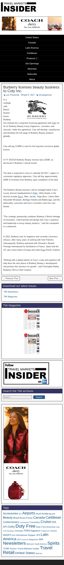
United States (32, 37)
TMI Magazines (11, 296)
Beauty (8, 517)
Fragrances (45, 531)
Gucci (20, 196)
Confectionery (11, 522)
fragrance (35, 530)
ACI (20, 514)
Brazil (16, 518)
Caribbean (32, 53)
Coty (54, 123)
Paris (35, 193)
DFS (5, 527)
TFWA (6, 548)
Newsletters (14, 543)
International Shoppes (26, 535)
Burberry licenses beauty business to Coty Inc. (31, 89)
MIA (41, 539)
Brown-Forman (26, 518)
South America (40, 544)
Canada (32, 42)
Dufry (11, 526)
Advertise (32, 69)
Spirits (53, 543)
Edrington (19, 531)
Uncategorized (45, 95)
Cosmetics (35, 522)
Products (31, 58)
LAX (19, 539)
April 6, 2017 (29, 95)
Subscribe (32, 74)
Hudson (53, 531)
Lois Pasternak (12, 95)
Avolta (45, 513)
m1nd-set (24, 539)
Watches (39, 553)
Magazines (33, 539)
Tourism (13, 548)
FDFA (27, 530)
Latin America (32, 48)
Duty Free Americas (45, 527)
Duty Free (25, 526)
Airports (28, 513)
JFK (38, 535)
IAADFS (7, 535)
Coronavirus (24, 522)
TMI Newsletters (11, 292)
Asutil (38, 513)
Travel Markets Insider (28, 548)
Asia (43, 250)
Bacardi (52, 514)
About (32, 79)
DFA (54, 522)
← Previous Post (10, 278)
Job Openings (32, 63)
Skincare (30, 544)
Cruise (46, 522)
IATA (13, 535)
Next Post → (55, 278)
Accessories (10, 513)
